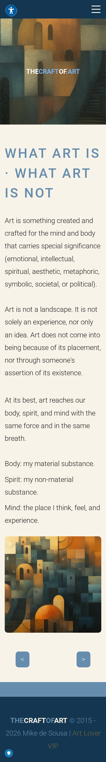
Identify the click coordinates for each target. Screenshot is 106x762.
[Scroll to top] (96, 752)
